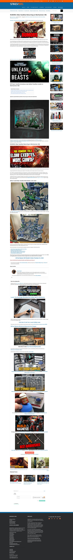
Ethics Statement (11, 537)
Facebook (55, 1)
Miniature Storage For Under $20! (56, 101)
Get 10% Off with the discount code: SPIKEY (40, 324)
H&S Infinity (20, 450)
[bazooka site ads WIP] (56, 34)
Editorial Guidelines (11, 539)
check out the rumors (15, 59)
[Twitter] (54, 519)
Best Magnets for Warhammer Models (41, 431)
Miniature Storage (42, 10)
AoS (27, 1)
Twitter (57, 1)
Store (18, 1)
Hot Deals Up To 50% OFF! (56, 82)
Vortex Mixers (48, 10)
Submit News (11, 550)
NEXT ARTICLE (46, 467)
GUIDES (28, 7)
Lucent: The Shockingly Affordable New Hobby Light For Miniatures (28, 297)
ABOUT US (23, 7)
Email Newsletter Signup (12, 551)
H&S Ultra (27, 450)
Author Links (11, 542)
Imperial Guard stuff (30, 177)
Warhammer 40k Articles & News (19, 20)
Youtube (62, 1)
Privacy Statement (11, 534)
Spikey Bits (12, 20)
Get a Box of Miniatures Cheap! (57, 32)
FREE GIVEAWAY (60, 7)
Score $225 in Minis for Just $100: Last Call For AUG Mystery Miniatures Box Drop (29, 483)
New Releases (31, 1)
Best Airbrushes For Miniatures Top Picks (41, 450)
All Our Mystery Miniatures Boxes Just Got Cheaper (23, 326)
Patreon (48, 1)
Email (50, 1)
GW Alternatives (36, 1)
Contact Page (11, 549)
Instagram (60, 1)
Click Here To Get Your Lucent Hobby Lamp (29, 322)
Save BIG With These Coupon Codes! (56, 73)
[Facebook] (52, 519)
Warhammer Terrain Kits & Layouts (56, 130)
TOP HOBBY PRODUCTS (34, 7)
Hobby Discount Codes (13, 10)
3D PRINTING (41, 7)
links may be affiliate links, (20, 283)
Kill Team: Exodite (39, 139)
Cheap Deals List (20, 10)
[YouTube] (60, 519)
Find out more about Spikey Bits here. (34, 538)
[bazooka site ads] (29, 48)
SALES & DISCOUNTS (48, 7)
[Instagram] (11, 277)
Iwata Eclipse (13, 450)
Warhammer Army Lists (12, 521)
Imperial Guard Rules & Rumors (16, 250)
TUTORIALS (55, 7)
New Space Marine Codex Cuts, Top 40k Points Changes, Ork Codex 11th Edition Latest (43, 483)
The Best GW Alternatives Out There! (56, 110)
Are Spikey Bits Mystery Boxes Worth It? (14, 544)
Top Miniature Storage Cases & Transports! (40, 391)
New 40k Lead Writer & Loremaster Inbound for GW (19, 469)
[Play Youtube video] (29, 71)
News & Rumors (13, 1)
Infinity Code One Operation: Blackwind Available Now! (40, 470)
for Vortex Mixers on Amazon (31, 412)
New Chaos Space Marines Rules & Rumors (18, 251)
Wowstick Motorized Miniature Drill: (18, 371)
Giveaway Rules (11, 535)
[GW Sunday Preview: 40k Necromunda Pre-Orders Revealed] (16, 475)
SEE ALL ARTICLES (38, 275)
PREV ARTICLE (12, 467)
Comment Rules (11, 533)
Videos (41, 1)
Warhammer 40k (22, 1)
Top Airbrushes (26, 10)
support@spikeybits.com (13, 557)
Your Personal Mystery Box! (34, 346)
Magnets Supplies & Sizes (34, 10)
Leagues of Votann (40, 177)
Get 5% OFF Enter (21, 431)
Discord (53, 1)
